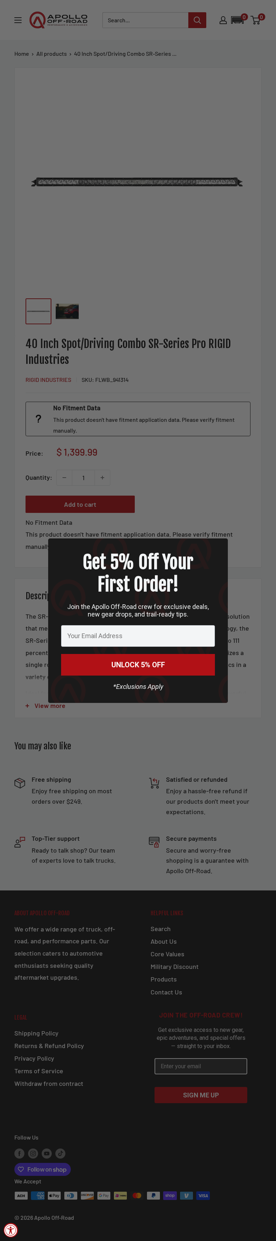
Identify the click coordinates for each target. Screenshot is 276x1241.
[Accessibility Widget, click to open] (11, 1230)
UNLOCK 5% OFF (138, 664)
